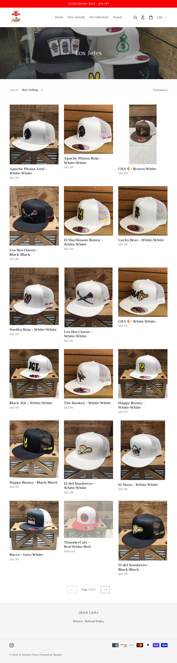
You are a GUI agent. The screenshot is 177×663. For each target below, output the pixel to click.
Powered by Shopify (50, 655)
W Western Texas (29, 655)
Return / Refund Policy (88, 621)
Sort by (14, 90)
